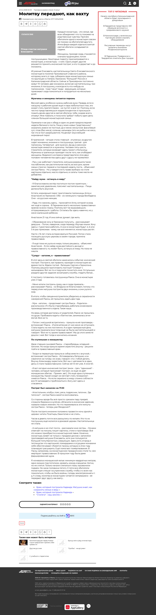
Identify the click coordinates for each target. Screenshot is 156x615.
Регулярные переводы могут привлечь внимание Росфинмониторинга (117, 47)
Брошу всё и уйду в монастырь (80, 541)
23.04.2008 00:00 (25, 10)
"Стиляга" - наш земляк (48, 495)
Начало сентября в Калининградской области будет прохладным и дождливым (117, 18)
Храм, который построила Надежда (54, 492)
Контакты (123, 570)
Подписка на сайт (75, 570)
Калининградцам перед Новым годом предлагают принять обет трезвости (41, 542)
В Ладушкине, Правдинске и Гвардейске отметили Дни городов (117, 57)
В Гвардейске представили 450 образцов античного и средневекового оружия (117, 28)
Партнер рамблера (56, 606)
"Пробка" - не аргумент (76, 548)
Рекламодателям (41, 573)
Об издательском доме (44, 570)
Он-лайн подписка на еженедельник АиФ (101, 570)
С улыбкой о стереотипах (39, 556)
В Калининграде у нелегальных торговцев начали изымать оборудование (117, 38)
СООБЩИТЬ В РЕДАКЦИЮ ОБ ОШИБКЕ (64, 573)
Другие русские (35, 548)
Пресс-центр (60, 570)
